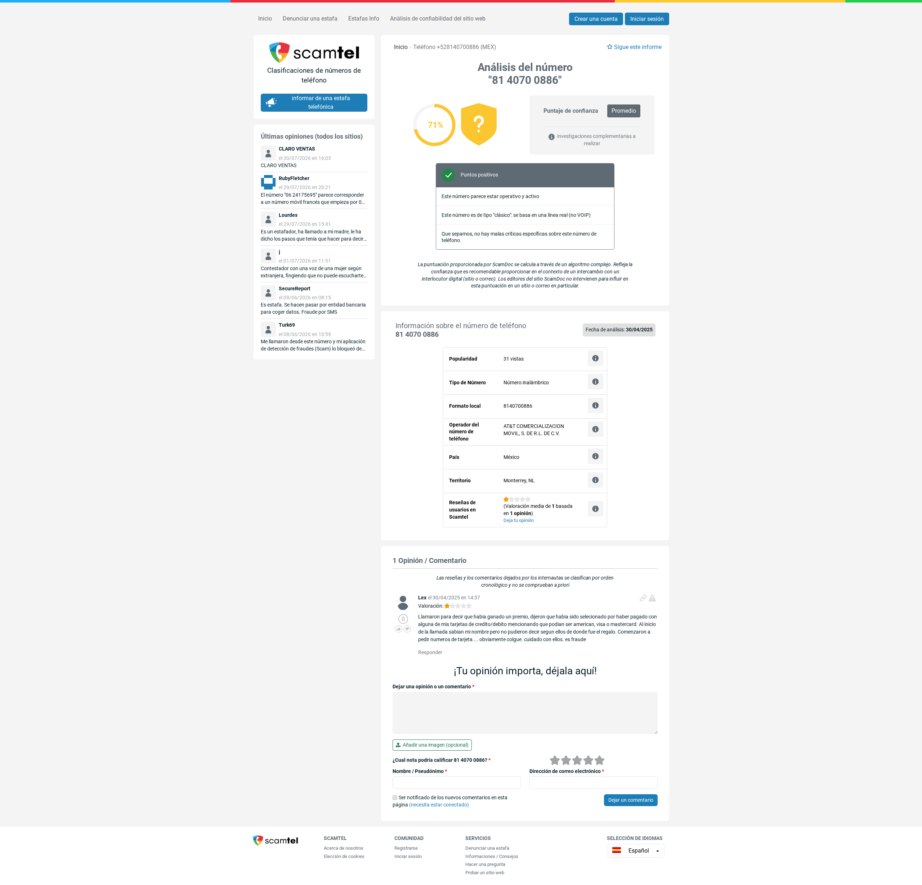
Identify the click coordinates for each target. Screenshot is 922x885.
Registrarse (406, 848)
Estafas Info (363, 18)
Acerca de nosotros (343, 848)
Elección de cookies (344, 856)
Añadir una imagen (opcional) (434, 745)
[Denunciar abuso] (652, 598)
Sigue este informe (638, 47)
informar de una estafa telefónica (321, 102)
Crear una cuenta (596, 18)
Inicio (265, 18)
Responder (430, 652)
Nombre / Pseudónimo (420, 771)
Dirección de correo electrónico (566, 771)
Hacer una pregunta (485, 864)
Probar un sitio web (484, 872)
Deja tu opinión (518, 520)
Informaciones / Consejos (491, 856)
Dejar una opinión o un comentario (433, 686)
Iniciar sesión (647, 18)
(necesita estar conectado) (439, 805)
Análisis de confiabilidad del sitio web (437, 18)
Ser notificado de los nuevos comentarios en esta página (450, 801)
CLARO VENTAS (278, 165)
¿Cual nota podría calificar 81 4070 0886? (442, 760)
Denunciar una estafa (310, 18)
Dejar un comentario (630, 800)
